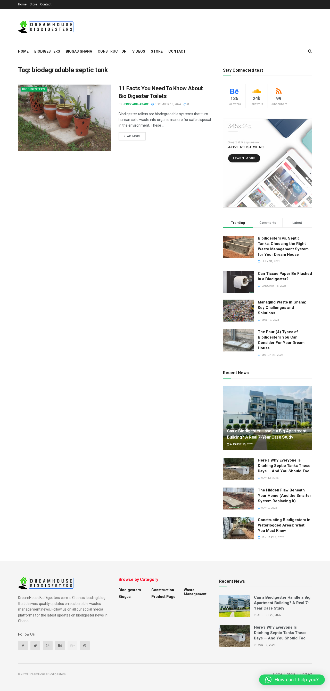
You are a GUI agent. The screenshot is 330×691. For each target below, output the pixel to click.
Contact (46, 4)
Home (22, 4)
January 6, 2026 (272, 537)
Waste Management (195, 592)
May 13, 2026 (269, 478)
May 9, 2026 (268, 507)
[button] (292, 679)
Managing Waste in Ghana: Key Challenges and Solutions (282, 307)
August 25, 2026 (241, 444)
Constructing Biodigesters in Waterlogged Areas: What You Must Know (284, 525)
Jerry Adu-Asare (135, 104)
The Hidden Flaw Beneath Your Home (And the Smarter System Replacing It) (284, 495)
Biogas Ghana (79, 51)
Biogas (125, 597)
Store (33, 4)
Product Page (163, 597)
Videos (138, 51)
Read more (132, 136)
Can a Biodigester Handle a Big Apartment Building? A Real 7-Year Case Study (282, 603)
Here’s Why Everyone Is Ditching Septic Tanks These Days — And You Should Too (284, 465)
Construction (112, 51)
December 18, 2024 (167, 104)
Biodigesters (47, 51)
